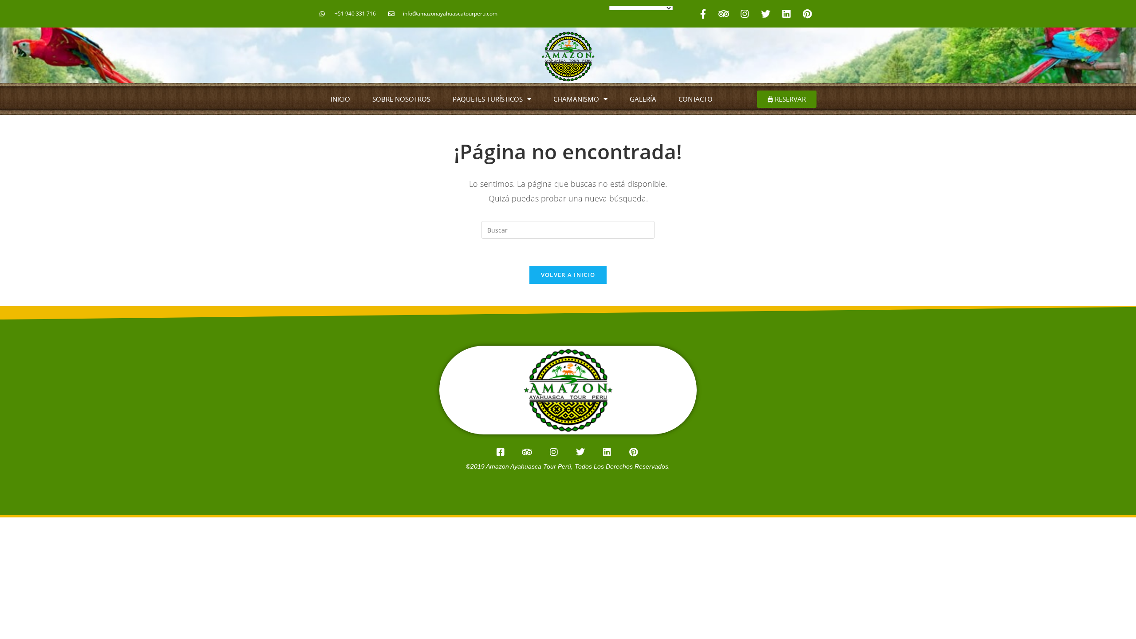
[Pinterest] (807, 13)
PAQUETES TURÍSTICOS (488, 99)
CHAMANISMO (576, 99)
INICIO (340, 99)
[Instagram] (744, 13)
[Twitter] (765, 13)
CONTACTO (695, 99)
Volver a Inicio (568, 275)
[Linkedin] (786, 13)
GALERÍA (643, 99)
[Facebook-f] (703, 13)
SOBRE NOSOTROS (401, 99)
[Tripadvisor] (723, 13)
